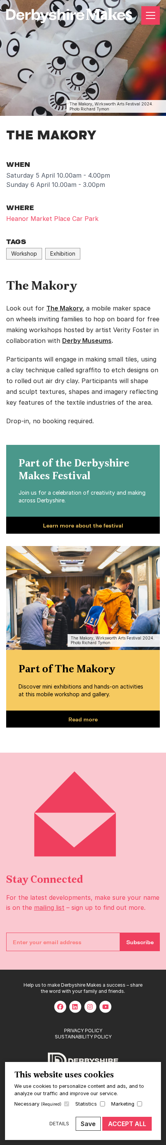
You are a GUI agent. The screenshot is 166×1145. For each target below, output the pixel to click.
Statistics (86, 1104)
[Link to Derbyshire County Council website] (83, 1061)
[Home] (69, 15)
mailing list (49, 907)
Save (88, 1124)
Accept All (127, 1124)
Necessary (37, 1104)
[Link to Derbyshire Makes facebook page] (60, 1007)
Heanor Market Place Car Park (52, 218)
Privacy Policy (83, 1030)
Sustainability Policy (83, 1037)
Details (59, 1123)
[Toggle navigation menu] (150, 15)
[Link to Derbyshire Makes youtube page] (105, 1007)
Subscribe (140, 942)
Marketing (122, 1104)
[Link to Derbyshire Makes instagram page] (90, 1007)
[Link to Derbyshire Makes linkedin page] (75, 1007)
